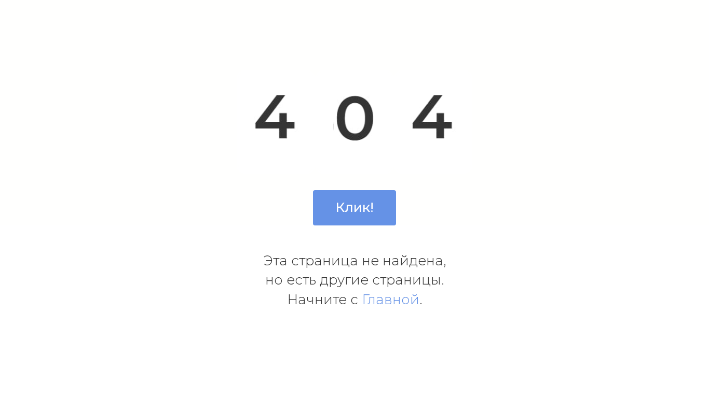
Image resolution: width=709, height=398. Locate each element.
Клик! (354, 207)
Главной (390, 299)
